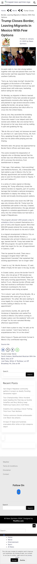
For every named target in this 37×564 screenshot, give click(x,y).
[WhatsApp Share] (17, 350)
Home (3, 11)
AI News (11, 547)
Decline (22, 560)
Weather (6, 462)
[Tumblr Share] (12, 350)
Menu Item (7, 535)
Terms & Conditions (10, 466)
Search (5, 371)
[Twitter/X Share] (8, 350)
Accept (14, 560)
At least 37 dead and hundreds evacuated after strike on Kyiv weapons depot (18, 424)
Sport (10, 544)
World (14, 11)
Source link (5, 344)
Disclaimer (7, 470)
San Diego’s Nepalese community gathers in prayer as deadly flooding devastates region (16, 391)
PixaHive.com (18, 521)
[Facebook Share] (3, 350)
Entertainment (13, 542)
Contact (6, 474)
